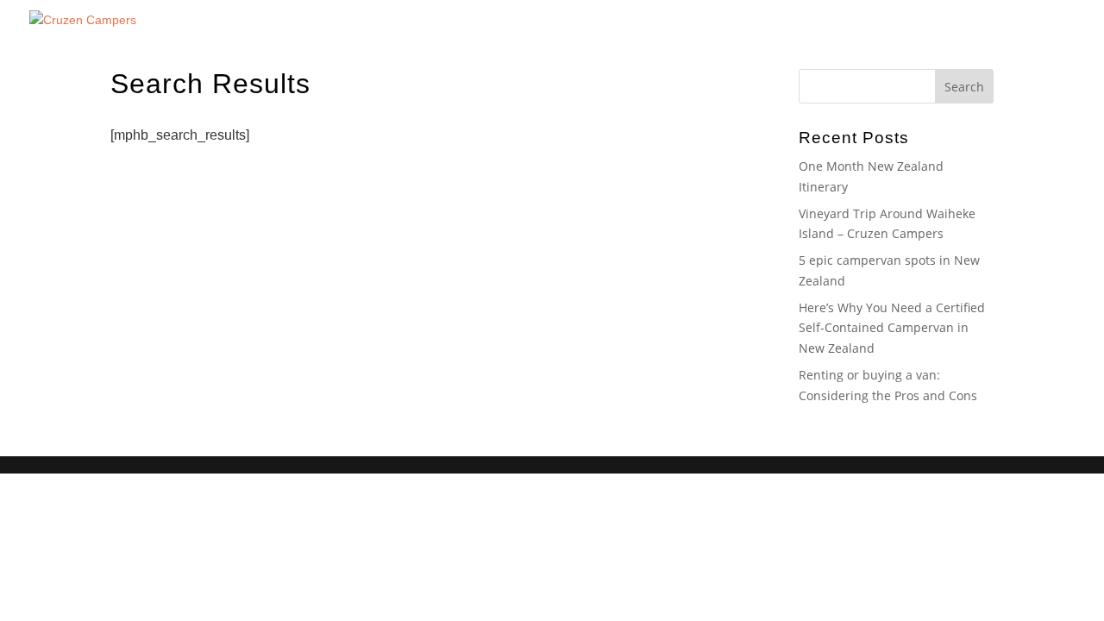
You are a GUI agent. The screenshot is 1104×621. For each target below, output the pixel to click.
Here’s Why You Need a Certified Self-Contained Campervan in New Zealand (892, 328)
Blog (975, 34)
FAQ (1025, 34)
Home (795, 34)
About (854, 34)
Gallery (916, 34)
